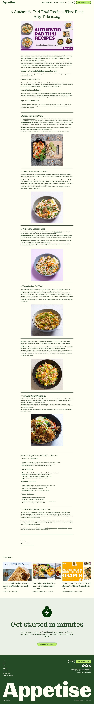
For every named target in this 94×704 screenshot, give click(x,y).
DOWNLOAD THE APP (47, 644)
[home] (9, 2)
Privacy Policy (88, 700)
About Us (5, 670)
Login (71, 2)
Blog (56, 2)
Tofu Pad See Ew (43, 399)
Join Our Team (7, 673)
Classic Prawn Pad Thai (29, 119)
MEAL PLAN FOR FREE (83, 2)
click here (89, 672)
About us (63, 2)
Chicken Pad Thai (56, 289)
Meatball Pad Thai (27, 174)
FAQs (4, 666)
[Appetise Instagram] (83, 665)
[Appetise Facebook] (86, 665)
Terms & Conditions (78, 700)
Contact (5, 668)
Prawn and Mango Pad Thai (30, 341)
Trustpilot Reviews (8, 675)
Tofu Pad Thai (58, 232)
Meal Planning (47, 2)
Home (4, 661)
